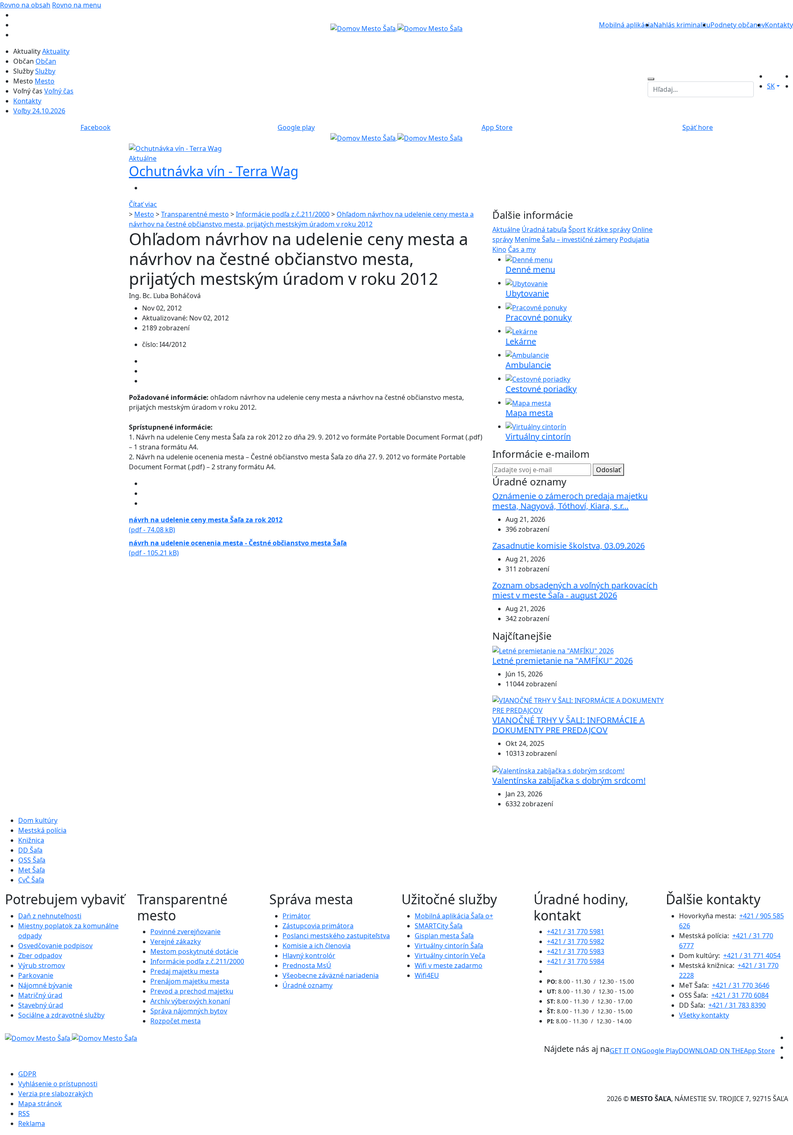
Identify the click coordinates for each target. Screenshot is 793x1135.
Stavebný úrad (40, 1005)
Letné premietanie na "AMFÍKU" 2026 (562, 660)
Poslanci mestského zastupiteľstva (336, 935)
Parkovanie (35, 975)
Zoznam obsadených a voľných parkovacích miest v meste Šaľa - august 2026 (575, 590)
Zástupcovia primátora (318, 925)
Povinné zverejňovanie (185, 931)
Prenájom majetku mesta (189, 981)
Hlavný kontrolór (309, 955)
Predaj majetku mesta (184, 971)
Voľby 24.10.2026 (39, 110)
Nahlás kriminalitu (681, 24)
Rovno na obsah (25, 5)
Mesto (45, 81)
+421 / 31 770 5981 (575, 931)
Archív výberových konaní (190, 1001)
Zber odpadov (40, 955)
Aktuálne (506, 229)
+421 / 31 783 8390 (737, 1005)
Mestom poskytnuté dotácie (194, 951)
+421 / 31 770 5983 (575, 951)
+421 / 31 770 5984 (575, 961)
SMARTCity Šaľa (439, 925)
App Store (727, 1050)
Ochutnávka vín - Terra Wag (214, 171)
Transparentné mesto (195, 214)
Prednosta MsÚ (307, 965)
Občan (46, 61)
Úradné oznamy (307, 985)
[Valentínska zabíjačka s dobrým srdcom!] (558, 769)
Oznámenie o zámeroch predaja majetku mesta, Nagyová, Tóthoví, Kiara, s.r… (570, 500)
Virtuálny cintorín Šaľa (449, 945)
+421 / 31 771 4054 (752, 955)
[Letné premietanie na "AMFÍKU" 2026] (553, 650)
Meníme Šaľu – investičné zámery (566, 239)
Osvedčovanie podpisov (55, 945)
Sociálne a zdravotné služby (61, 1015)
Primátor (297, 915)
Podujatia (634, 239)
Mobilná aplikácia (626, 24)
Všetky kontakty (704, 1015)
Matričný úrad (40, 995)
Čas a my (522, 249)
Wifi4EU (427, 975)
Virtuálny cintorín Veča (450, 955)
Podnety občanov (737, 24)
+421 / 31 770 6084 (740, 995)
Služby (45, 71)
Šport (577, 229)
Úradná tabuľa (544, 229)
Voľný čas (59, 91)
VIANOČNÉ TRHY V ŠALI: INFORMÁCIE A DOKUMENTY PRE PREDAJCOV (568, 725)
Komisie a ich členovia (317, 945)
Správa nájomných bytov (188, 1011)
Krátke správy (608, 229)
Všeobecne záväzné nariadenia (331, 975)
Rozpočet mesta (175, 1020)
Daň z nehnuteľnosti (49, 915)
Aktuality (55, 51)
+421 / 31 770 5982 (575, 941)
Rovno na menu (76, 5)
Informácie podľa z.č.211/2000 (283, 214)
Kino (499, 249)
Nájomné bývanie (45, 985)
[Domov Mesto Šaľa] (396, 137)
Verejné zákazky (175, 941)
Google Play (644, 1050)
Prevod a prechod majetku (191, 991)
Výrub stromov (41, 965)
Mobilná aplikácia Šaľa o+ (454, 915)
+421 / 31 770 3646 (740, 985)
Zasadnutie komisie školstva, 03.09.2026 (568, 545)
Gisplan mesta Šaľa (444, 935)
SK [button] (771, 86)
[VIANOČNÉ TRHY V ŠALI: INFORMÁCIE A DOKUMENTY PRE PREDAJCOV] (578, 705)
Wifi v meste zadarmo (448, 965)
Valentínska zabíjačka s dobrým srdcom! (569, 780)
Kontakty (779, 24)
